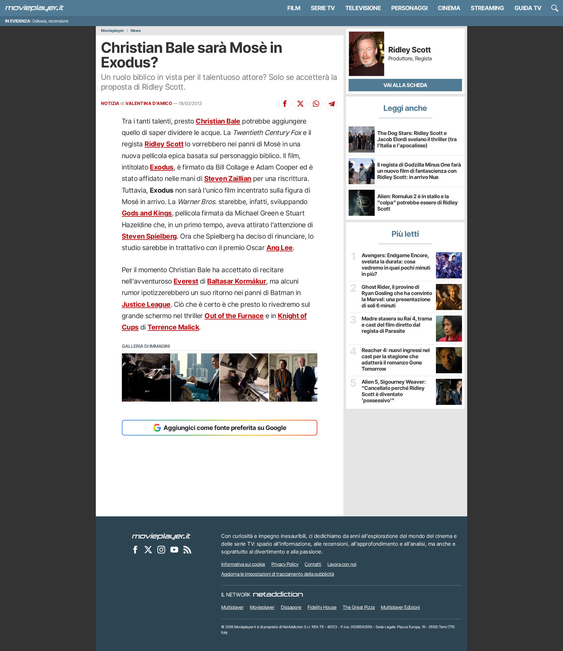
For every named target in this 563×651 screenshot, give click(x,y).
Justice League (146, 304)
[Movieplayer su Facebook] (135, 549)
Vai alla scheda (405, 85)
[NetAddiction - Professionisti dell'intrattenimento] (278, 595)
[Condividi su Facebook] (284, 103)
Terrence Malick (173, 327)
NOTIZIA (110, 103)
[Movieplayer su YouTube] (174, 549)
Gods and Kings (147, 213)
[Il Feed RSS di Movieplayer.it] (187, 549)
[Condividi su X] (300, 103)
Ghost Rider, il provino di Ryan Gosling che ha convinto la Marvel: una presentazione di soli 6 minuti (397, 296)
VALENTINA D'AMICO (148, 103)
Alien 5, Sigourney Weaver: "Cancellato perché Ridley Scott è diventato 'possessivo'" (394, 391)
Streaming (487, 8)
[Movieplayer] (161, 536)
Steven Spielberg (149, 236)
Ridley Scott (164, 144)
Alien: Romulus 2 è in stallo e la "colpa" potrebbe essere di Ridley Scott (417, 202)
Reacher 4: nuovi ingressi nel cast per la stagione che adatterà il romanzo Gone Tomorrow (396, 359)
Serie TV (323, 8)
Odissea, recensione (50, 21)
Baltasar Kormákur (236, 281)
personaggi (409, 8)
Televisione (363, 8)
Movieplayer (112, 31)
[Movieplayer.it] (34, 8)
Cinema (449, 8)
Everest (186, 281)
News (136, 31)
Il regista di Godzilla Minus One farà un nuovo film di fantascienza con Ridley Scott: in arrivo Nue (419, 170)
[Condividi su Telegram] (331, 103)
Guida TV (527, 8)
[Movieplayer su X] (148, 549)
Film (293, 8)
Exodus (161, 167)
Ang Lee (280, 248)
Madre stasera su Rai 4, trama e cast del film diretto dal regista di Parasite (397, 325)
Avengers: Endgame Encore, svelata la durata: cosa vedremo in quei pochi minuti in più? (396, 264)
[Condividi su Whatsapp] (316, 103)
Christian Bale (218, 121)
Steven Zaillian (228, 178)
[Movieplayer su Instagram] (161, 549)
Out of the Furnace (234, 316)
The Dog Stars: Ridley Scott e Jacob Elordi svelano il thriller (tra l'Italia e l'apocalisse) (417, 139)
